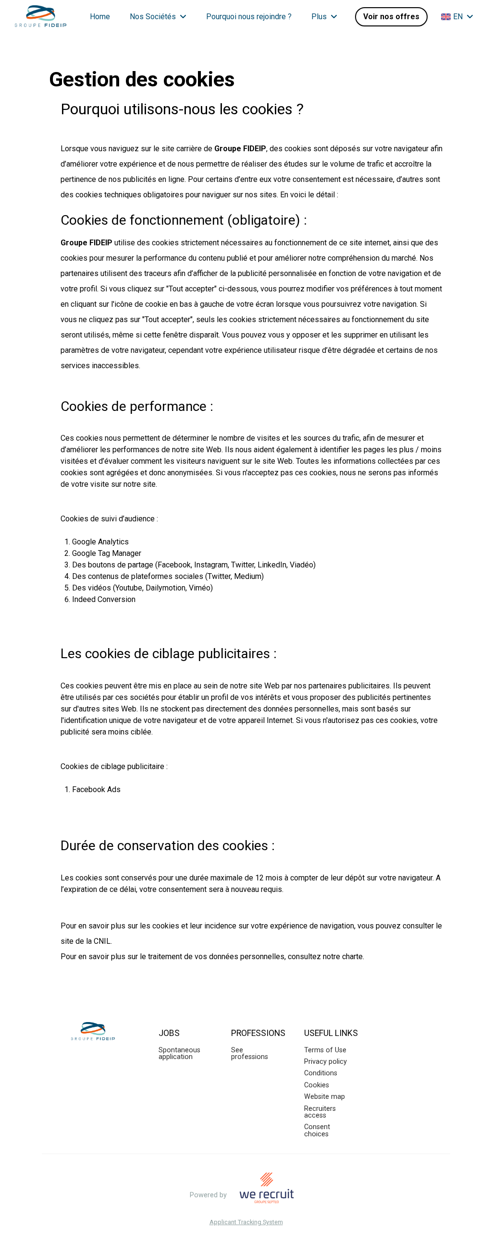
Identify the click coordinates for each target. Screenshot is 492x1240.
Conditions (320, 1073)
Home (100, 16)
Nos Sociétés (153, 16)
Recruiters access (320, 1112)
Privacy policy (325, 1062)
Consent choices (317, 1130)
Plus (319, 16)
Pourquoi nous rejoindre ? (249, 16)
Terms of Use (325, 1050)
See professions (249, 1053)
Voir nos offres (391, 16)
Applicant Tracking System (246, 1222)
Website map (324, 1097)
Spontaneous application (179, 1053)
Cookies (316, 1085)
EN (458, 16)
